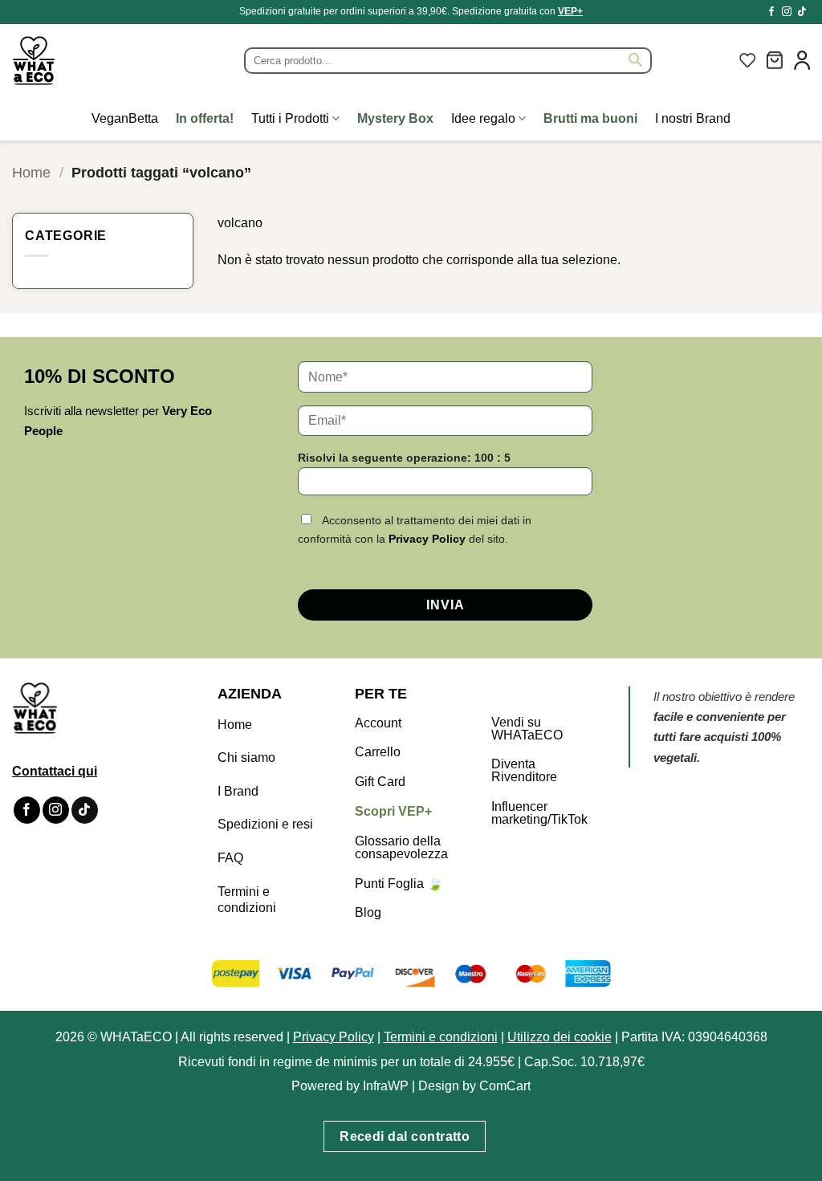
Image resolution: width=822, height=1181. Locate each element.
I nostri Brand (692, 118)
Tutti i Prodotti (290, 118)
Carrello (378, 752)
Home (31, 172)
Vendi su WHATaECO (527, 728)
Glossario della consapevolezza (401, 847)
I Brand (238, 791)
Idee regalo (483, 118)
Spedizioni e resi (265, 824)
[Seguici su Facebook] (771, 12)
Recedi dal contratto (405, 1136)
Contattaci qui (54, 771)
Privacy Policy (427, 538)
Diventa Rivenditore (524, 770)
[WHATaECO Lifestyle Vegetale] (72, 60)
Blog (368, 912)
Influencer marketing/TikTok (539, 813)
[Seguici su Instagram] (786, 12)
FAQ (230, 858)
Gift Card (380, 781)
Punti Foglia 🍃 (399, 883)
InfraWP (386, 1086)
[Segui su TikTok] (802, 12)
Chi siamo (246, 757)
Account (378, 723)
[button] (775, 60)
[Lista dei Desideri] (747, 60)
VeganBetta (125, 118)
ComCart (505, 1086)
